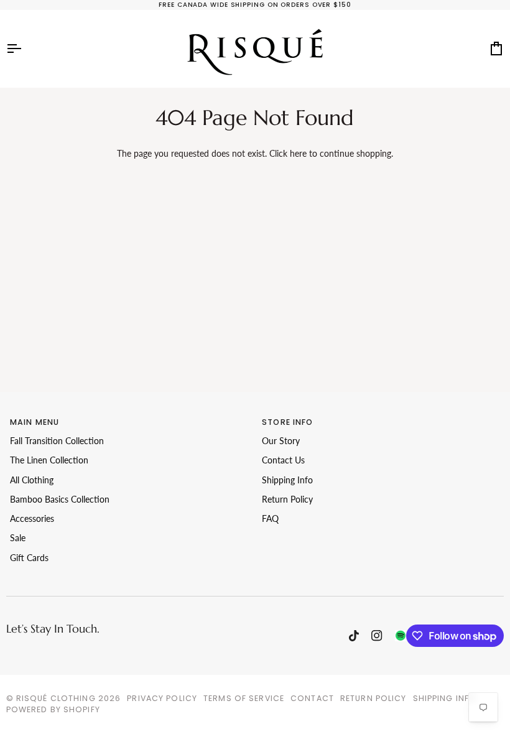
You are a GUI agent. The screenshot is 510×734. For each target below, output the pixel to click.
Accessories (32, 519)
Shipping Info (287, 480)
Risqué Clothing (56, 698)
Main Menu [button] (34, 422)
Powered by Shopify (53, 709)
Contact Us (283, 460)
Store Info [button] (287, 422)
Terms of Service (243, 698)
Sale (18, 538)
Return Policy (287, 499)
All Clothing (31, 480)
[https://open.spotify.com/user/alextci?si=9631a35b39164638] (400, 635)
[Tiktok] (354, 635)
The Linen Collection (49, 460)
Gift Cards (29, 558)
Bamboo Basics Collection (59, 499)
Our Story (281, 441)
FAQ (270, 519)
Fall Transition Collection (57, 441)
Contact (312, 698)
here (298, 154)
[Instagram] (376, 635)
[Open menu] (25, 48)
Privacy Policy (162, 698)
